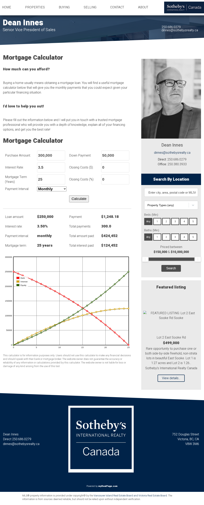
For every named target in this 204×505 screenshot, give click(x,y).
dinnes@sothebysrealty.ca (180, 30)
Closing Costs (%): (81, 179)
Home (6, 7)
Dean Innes (23, 23)
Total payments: (80, 226)
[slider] (145, 259)
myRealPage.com (108, 486)
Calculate (79, 199)
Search (171, 268)
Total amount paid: (81, 236)
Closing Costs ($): (81, 167)
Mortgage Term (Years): (16, 179)
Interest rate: (14, 226)
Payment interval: (17, 236)
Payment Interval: (17, 189)
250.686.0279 (171, 27)
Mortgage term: (16, 245)
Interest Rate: (14, 167)
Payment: (75, 217)
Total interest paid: (81, 245)
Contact (117, 7)
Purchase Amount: (18, 155)
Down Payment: (80, 155)
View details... (171, 378)
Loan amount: (14, 217)
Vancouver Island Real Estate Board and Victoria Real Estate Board (130, 495)
